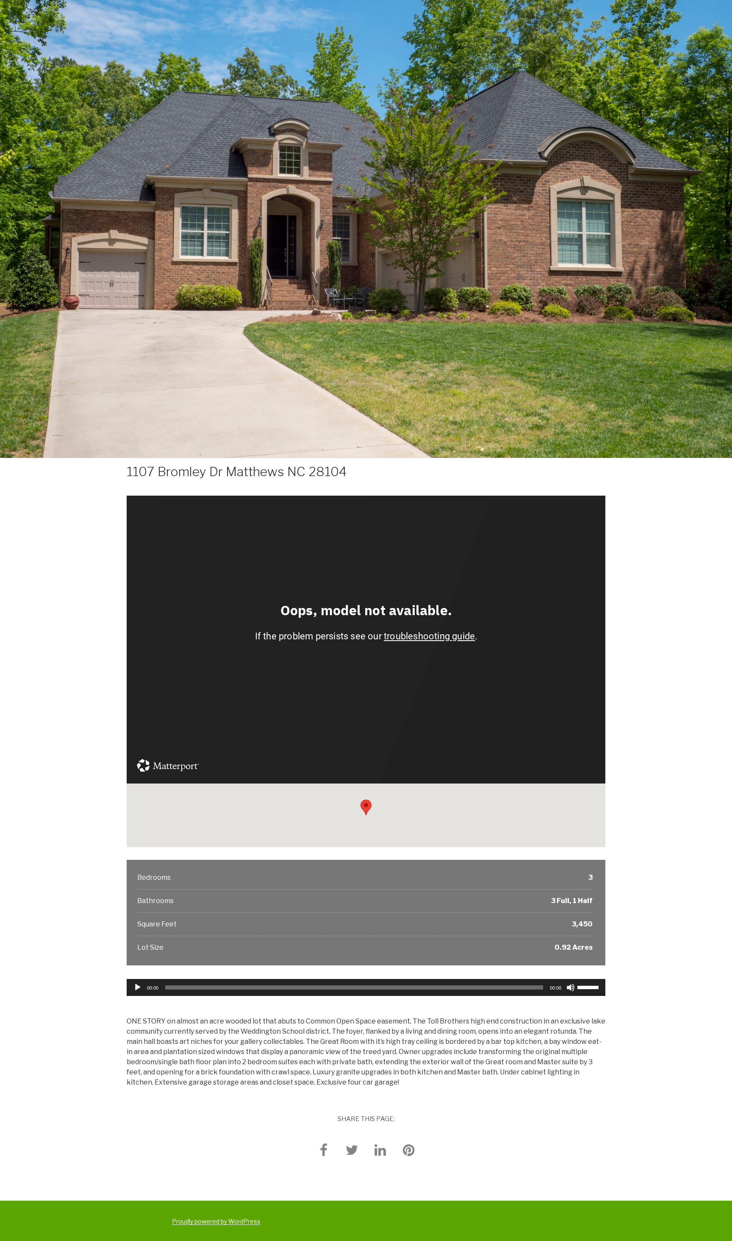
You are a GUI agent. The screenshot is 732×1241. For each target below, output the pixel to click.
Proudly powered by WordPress (216, 1221)
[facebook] (323, 1150)
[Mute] (570, 987)
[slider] (589, 986)
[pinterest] (408, 1150)
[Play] (137, 987)
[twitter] (352, 1150)
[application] (366, 987)
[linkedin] (380, 1150)
